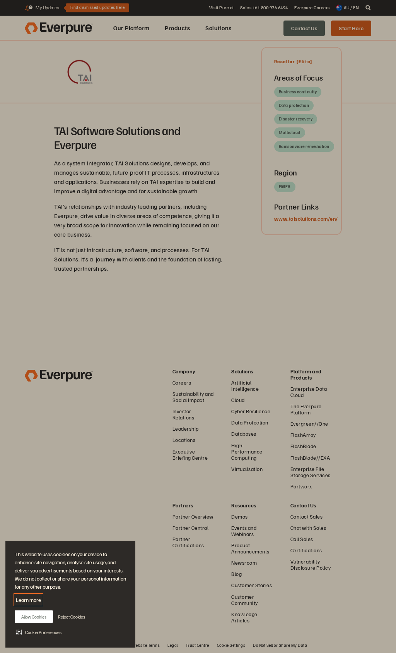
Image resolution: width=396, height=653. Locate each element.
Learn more (28, 599)
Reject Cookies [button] (71, 617)
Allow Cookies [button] (33, 617)
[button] (39, 632)
